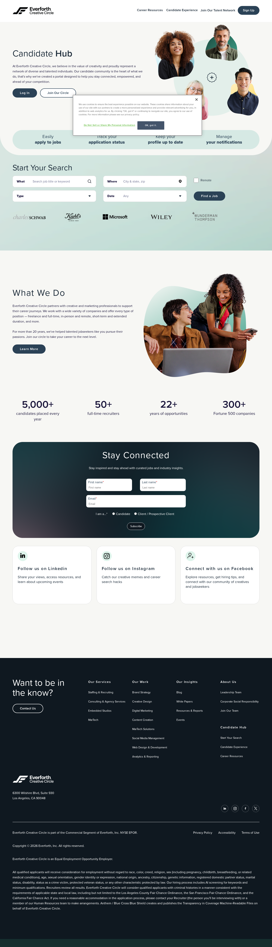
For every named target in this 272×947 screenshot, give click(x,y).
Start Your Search (231, 738)
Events (180, 720)
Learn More (29, 349)
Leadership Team (230, 692)
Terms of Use (250, 833)
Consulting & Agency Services (106, 701)
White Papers (184, 701)
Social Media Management (148, 738)
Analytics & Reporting (145, 756)
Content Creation (142, 720)
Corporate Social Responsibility (239, 701)
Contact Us (28, 708)
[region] (137, 115)
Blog (179, 692)
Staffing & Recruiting (100, 692)
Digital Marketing (142, 710)
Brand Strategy (141, 692)
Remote (206, 180)
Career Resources (150, 10)
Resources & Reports (189, 710)
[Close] (196, 99)
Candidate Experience (182, 10)
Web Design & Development (149, 747)
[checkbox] (143, 514)
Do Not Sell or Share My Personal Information (109, 125)
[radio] (121, 514)
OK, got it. (151, 125)
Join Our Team (229, 710)
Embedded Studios (100, 710)
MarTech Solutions (143, 729)
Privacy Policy (202, 833)
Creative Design (142, 701)
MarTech (93, 720)
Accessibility (227, 833)
